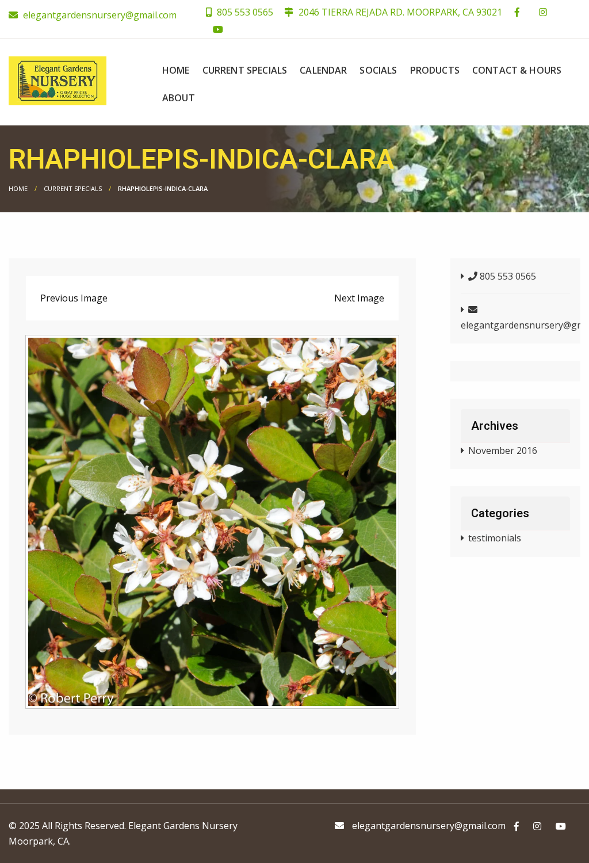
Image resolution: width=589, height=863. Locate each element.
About (178, 97)
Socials (378, 70)
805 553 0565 (244, 12)
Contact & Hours (516, 70)
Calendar (323, 70)
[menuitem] (176, 70)
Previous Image (74, 298)
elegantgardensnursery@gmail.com (100, 15)
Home (176, 70)
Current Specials (245, 70)
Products (435, 70)
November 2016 (502, 450)
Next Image (359, 298)
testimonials (494, 538)
